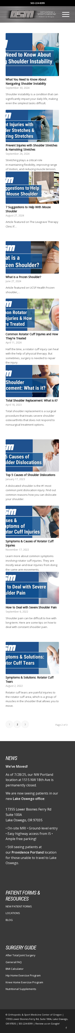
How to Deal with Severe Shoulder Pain (31, 607)
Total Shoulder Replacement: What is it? (32, 400)
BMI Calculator (15, 969)
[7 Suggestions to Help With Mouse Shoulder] (32, 188)
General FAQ (14, 962)
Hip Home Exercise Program (23, 975)
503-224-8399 (37, 3)
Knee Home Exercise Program (24, 982)
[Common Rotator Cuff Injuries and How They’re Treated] (32, 315)
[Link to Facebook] (66, 1028)
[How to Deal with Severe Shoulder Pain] (32, 588)
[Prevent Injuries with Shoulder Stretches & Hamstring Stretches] (32, 126)
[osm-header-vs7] (31, 14)
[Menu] (63, 14)
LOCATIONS (13, 913)
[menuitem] (63, 14)
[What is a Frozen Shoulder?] (32, 257)
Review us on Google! (47, 1023)
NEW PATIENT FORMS (19, 906)
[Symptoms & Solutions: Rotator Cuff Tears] (32, 658)
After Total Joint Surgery (20, 955)
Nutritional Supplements (21, 989)
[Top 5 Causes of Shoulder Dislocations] (32, 455)
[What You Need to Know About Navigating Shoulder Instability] (32, 54)
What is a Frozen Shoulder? (23, 277)
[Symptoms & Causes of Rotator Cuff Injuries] (32, 522)
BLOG (9, 920)
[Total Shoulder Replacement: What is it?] (32, 381)
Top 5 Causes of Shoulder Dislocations (30, 475)
